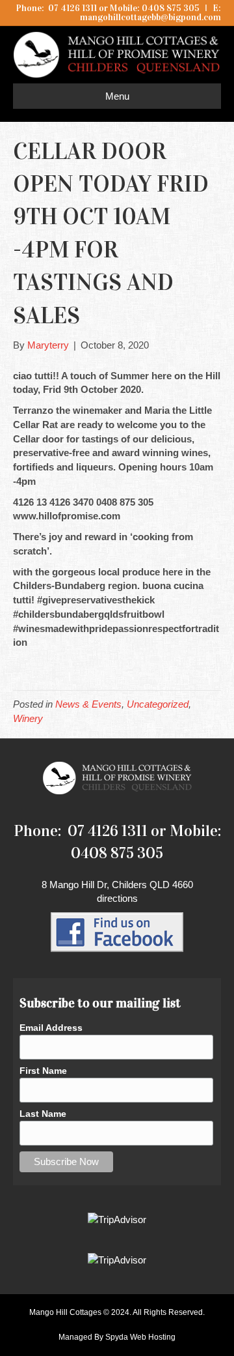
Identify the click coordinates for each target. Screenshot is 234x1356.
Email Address (51, 1027)
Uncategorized (157, 704)
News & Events (88, 704)
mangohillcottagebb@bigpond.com (150, 17)
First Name (43, 1070)
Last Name (43, 1113)
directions (117, 898)
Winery (28, 718)
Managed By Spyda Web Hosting (117, 1337)
